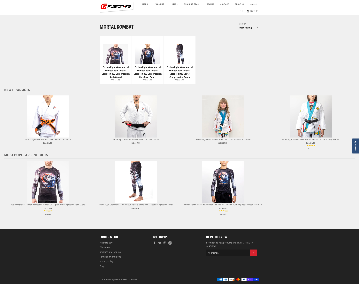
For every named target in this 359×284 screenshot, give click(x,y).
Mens (145, 4)
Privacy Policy (106, 261)
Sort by (242, 24)
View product (48, 119)
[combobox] (241, 11)
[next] (352, 123)
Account (253, 4)
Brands (210, 4)
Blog (102, 266)
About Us (239, 4)
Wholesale (105, 247)
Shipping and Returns (110, 252)
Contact (224, 4)
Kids (174, 4)
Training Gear (191, 4)
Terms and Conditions (110, 256)
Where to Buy (106, 242)
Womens (160, 4)
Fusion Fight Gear (113, 279)
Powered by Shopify (129, 279)
